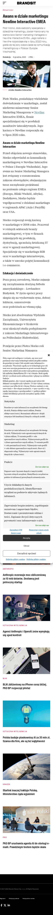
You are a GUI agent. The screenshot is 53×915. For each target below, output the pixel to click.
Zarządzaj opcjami (26, 553)
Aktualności (8, 10)
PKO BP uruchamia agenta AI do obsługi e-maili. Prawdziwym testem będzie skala (26, 845)
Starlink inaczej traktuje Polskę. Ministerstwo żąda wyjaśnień (20, 792)
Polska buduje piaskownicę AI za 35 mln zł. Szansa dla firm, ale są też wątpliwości (26, 739)
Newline (39, 112)
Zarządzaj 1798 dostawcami (16, 531)
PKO (5, 837)
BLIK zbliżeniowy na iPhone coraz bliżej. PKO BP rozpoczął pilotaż (25, 686)
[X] (5, 905)
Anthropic (8, 569)
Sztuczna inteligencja (15, 625)
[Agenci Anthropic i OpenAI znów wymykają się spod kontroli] (26, 608)
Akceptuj (26, 538)
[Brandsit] (26, 3)
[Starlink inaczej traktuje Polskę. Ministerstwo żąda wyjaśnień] (26, 767)
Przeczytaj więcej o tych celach (38, 531)
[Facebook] (1, 905)
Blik (5, 678)
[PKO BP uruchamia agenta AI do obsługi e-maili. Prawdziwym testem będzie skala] (26, 819)
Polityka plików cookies (15, 559)
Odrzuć (27, 545)
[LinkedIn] (9, 905)
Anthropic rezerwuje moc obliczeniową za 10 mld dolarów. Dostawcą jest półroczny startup (24, 578)
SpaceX (6, 784)
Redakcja (7, 57)
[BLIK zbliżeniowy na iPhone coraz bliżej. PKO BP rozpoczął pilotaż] (26, 661)
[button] (48, 355)
